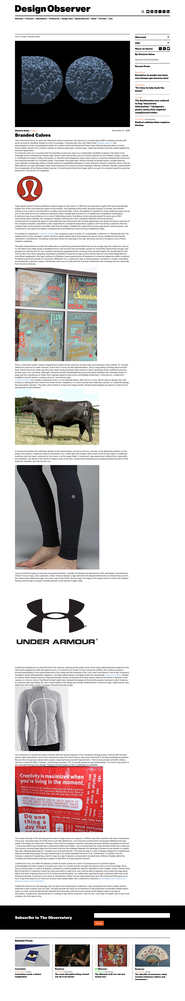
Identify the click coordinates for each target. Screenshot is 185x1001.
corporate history (46, 233)
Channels (19, 18)
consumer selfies (113, 675)
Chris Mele (139, 119)
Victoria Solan (22, 130)
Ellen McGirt (140, 85)
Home (17, 36)
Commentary (150, 119)
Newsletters (41, 18)
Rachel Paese (140, 72)
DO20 (93, 18)
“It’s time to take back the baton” (149, 89)
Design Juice (67, 18)
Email (96, 911)
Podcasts (29, 18)
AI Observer (54, 18)
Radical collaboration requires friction (152, 124)
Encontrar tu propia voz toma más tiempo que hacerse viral (151, 77)
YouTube (102, 18)
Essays (24, 36)
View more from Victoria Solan (146, 59)
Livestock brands (23, 380)
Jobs (111, 18)
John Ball (138, 98)
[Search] (142, 11)
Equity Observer (82, 18)
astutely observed (105, 143)
